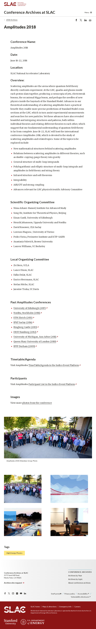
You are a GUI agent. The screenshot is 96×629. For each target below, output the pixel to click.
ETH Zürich (23, 317)
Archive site (13, 583)
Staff (55, 594)
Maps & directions (49, 607)
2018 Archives (12, 20)
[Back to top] (90, 621)
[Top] (90, 585)
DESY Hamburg (25, 332)
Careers (77, 607)
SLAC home (35, 607)
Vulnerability (80, 597)
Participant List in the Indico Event (51, 384)
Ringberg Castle (25, 327)
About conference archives (79, 583)
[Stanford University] (10, 622)
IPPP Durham (24, 346)
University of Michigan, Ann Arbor (35, 336)
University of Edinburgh (30, 308)
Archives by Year (75, 575)
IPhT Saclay (23, 322)
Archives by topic (75, 579)
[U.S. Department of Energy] (31, 622)
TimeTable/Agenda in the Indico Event (53, 365)
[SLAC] (15, 609)
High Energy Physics (14, 553)
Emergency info (65, 607)
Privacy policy (69, 594)
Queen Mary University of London (35, 341)
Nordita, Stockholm (27, 313)
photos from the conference (37, 403)
